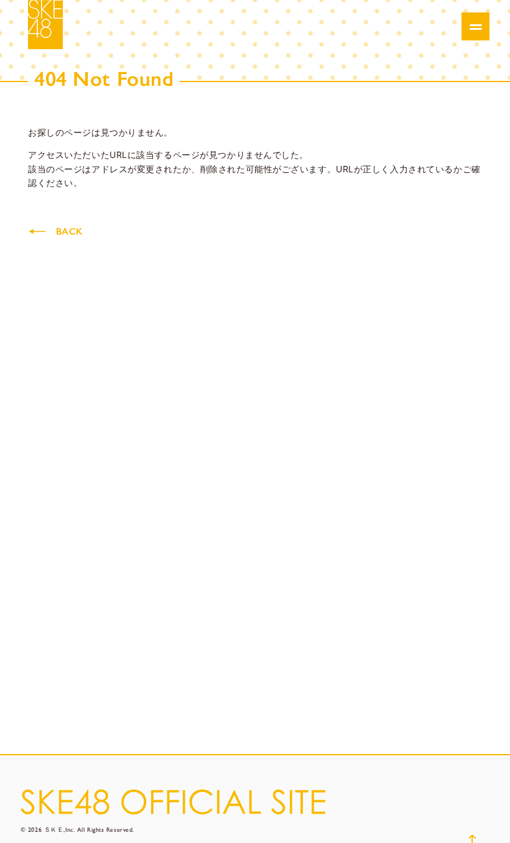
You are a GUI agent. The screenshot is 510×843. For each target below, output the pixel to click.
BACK (69, 231)
